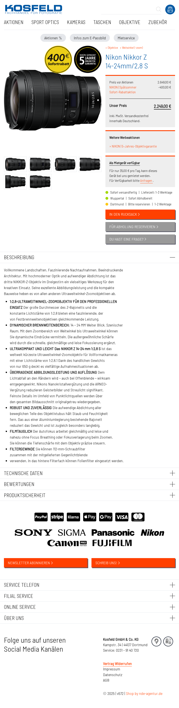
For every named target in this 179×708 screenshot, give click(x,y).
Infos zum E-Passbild (90, 37)
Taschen (102, 22)
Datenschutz (112, 674)
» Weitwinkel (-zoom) (131, 47)
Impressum (111, 668)
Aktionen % (53, 37)
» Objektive (111, 47)
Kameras (76, 22)
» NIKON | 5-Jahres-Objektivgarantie (133, 146)
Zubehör (157, 22)
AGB (106, 680)
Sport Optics (45, 22)
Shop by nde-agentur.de (144, 693)
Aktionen (13, 22)
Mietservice (126, 37)
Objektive (129, 22)
